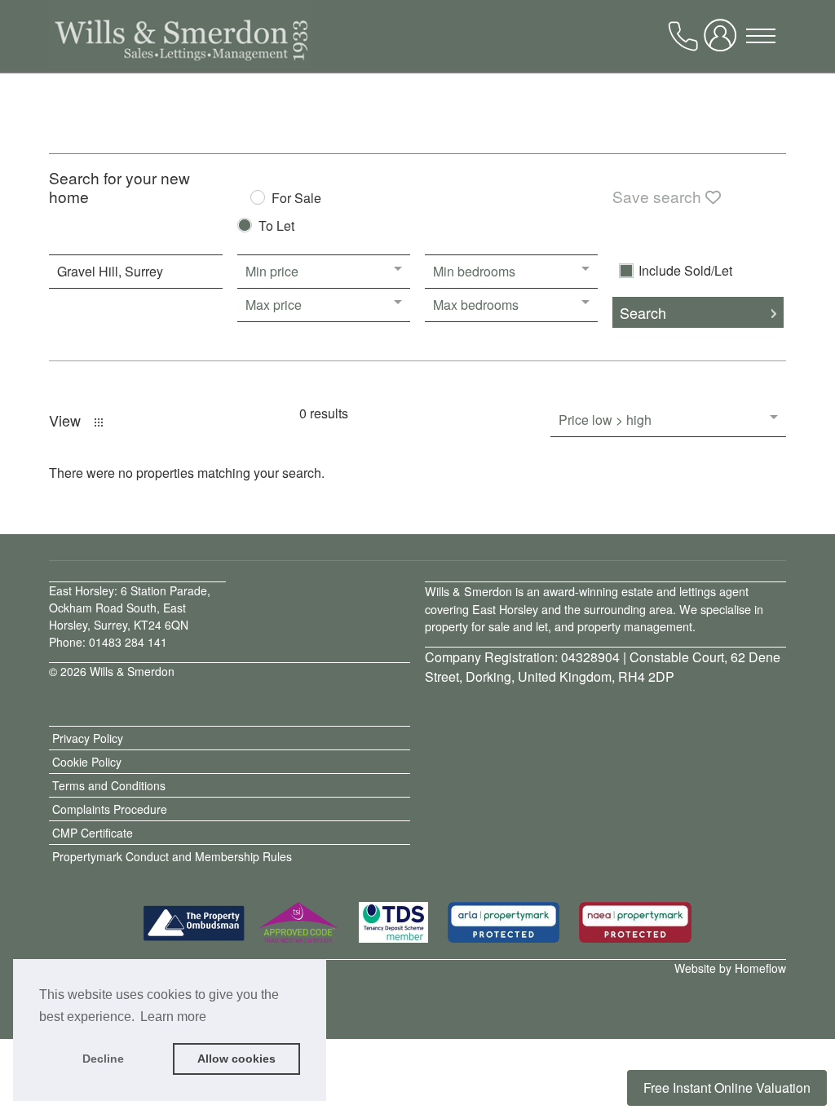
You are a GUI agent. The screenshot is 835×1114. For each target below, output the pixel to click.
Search (643, 312)
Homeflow (760, 968)
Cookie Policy (86, 762)
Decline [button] (103, 1058)
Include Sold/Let (685, 270)
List (98, 422)
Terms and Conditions (109, 785)
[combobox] (135, 271)
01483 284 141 (128, 642)
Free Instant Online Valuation (727, 1087)
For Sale (296, 199)
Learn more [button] (173, 1016)
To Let (276, 227)
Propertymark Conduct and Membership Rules (172, 856)
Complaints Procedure (109, 809)
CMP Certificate (92, 832)
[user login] (723, 41)
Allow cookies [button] (236, 1058)
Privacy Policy (87, 738)
